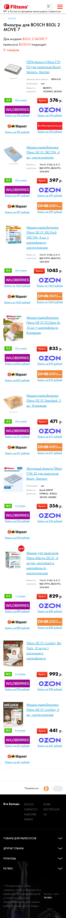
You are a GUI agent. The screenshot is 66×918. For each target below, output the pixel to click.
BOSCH (12, 18)
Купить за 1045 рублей (17, 286)
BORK (47, 804)
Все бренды (11, 804)
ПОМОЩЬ (9, 858)
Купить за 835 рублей (17, 363)
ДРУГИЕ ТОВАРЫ (13, 848)
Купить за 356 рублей (17, 521)
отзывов (21, 100)
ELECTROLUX (51, 809)
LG (45, 814)
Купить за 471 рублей (17, 436)
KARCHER (30, 814)
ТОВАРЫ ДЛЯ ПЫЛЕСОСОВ (19, 838)
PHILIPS (28, 819)
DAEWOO (31, 809)
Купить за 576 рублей (17, 115)
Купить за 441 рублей (17, 746)
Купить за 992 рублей (17, 689)
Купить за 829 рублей (17, 611)
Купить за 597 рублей (17, 195)
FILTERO (8, 868)
